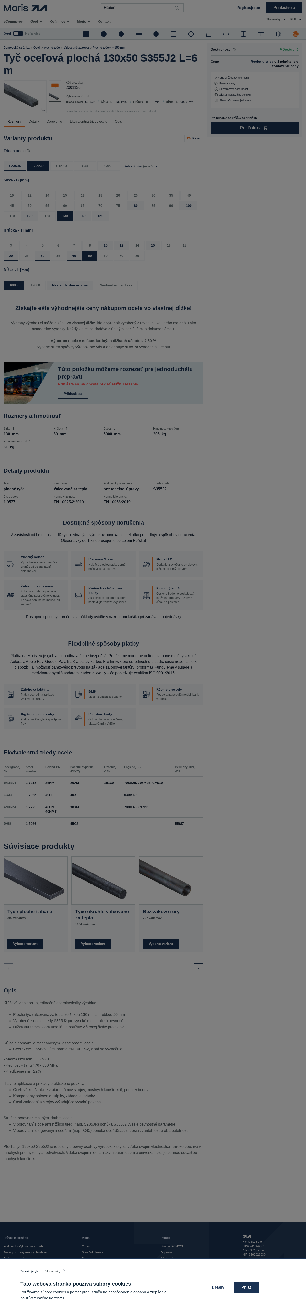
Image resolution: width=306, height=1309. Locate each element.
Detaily (218, 1287)
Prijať (246, 1287)
